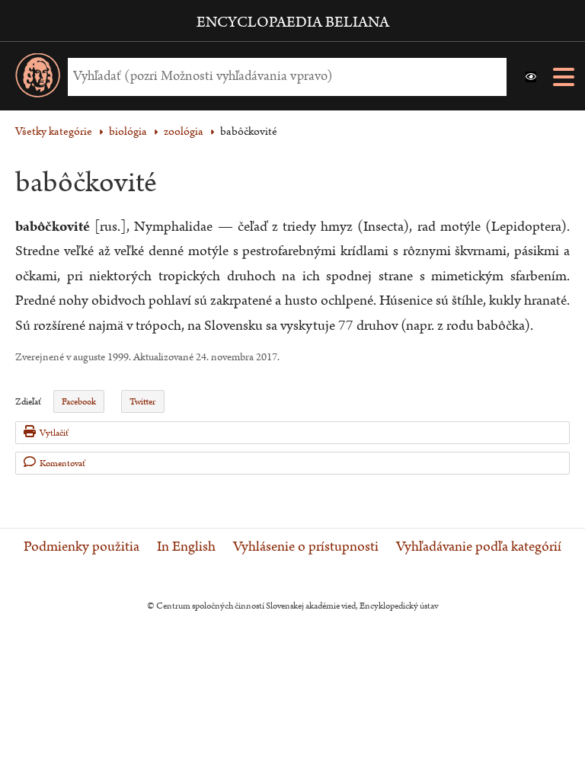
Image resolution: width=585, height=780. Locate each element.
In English (186, 547)
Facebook (79, 401)
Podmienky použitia (81, 547)
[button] (531, 77)
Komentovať (62, 463)
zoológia (183, 131)
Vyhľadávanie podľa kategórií (478, 547)
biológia (128, 131)
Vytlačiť (54, 433)
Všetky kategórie (53, 131)
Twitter (142, 401)
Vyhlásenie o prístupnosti (306, 547)
